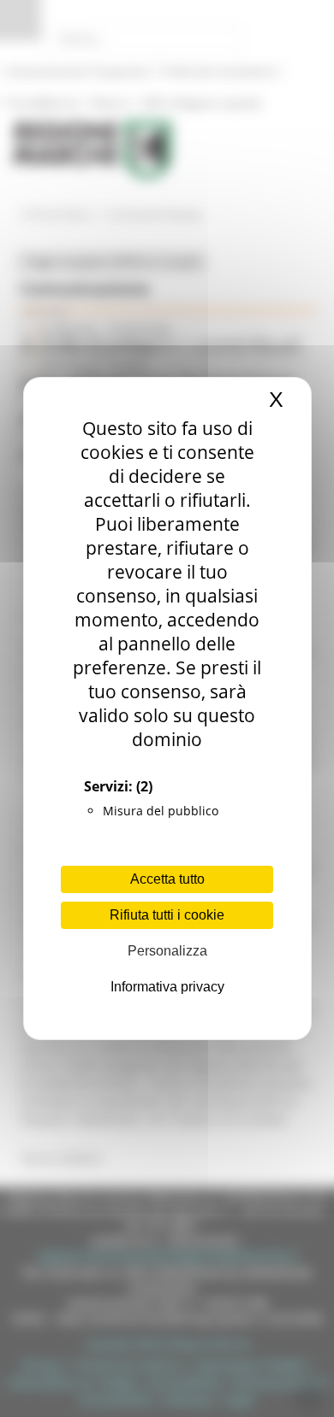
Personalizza (167, 951)
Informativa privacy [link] (167, 986)
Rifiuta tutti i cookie (167, 915)
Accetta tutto (167, 879)
